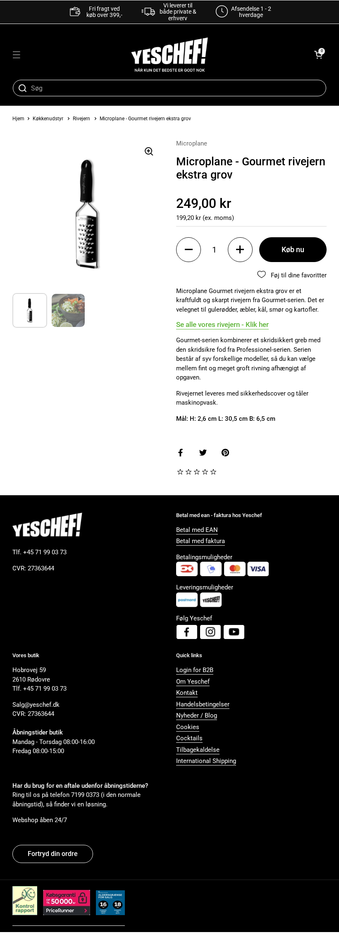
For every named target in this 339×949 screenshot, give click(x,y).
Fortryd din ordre (53, 854)
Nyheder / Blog (196, 715)
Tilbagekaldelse (198, 749)
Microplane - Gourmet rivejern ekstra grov (145, 119)
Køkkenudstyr (48, 119)
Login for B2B (194, 670)
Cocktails (189, 738)
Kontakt (187, 692)
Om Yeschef (193, 681)
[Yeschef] (169, 54)
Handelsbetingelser (202, 704)
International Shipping (206, 761)
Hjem (18, 119)
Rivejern (81, 119)
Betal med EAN (197, 530)
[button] (318, 54)
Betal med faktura (200, 541)
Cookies (187, 727)
